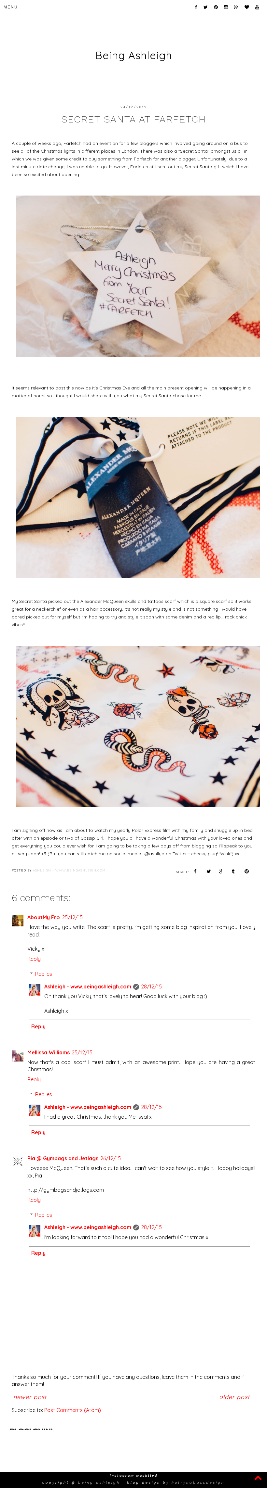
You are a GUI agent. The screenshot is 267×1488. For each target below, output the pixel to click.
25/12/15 (72, 917)
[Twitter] (204, 8)
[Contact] (263, 8)
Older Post (234, 1397)
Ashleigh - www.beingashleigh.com (87, 986)
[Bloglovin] (245, 8)
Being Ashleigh (133, 55)
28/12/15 (151, 986)
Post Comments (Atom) (72, 1410)
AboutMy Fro (43, 917)
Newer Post (30, 1397)
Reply (34, 959)
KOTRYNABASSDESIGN (198, 1483)
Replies (43, 974)
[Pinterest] (215, 8)
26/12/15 (110, 1158)
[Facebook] (194, 8)
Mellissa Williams (48, 1052)
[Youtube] (256, 8)
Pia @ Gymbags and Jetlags (62, 1158)
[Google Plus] (235, 8)
